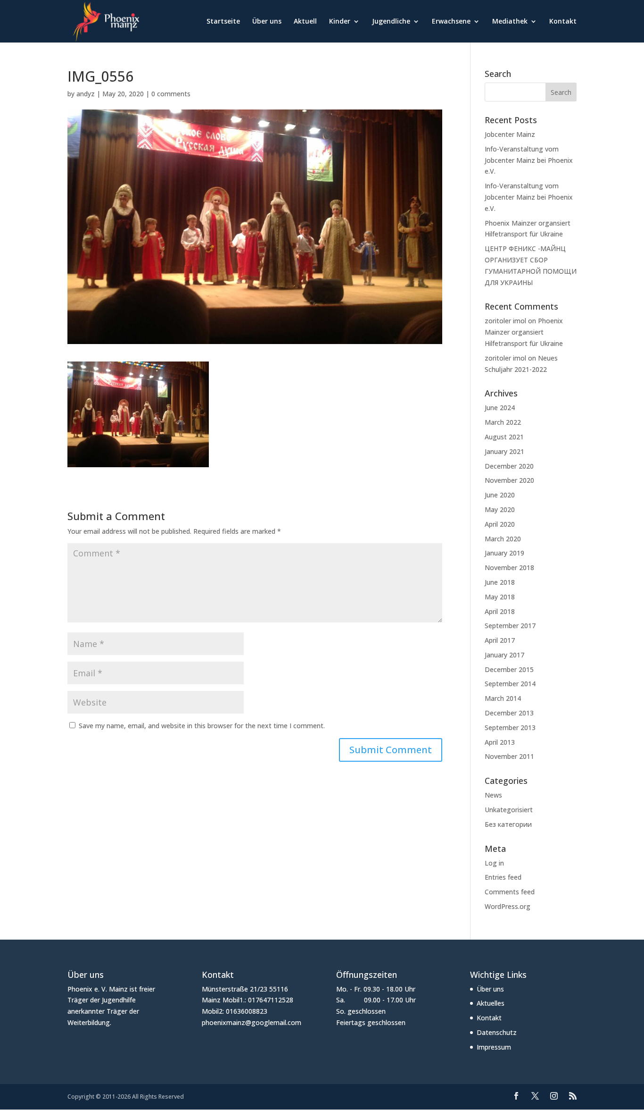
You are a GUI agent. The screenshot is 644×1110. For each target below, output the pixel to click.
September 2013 (510, 727)
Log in (494, 862)
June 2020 (500, 494)
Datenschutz (497, 1032)
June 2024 (500, 407)
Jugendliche (391, 21)
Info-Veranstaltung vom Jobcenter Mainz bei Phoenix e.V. (529, 160)
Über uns (266, 21)
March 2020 (503, 538)
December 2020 (509, 466)
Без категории (508, 824)
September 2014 (510, 683)
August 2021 (504, 436)
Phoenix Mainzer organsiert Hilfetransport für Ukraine (524, 332)
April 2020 (500, 524)
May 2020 (500, 509)
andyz (85, 93)
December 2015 (509, 669)
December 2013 (509, 712)
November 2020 (509, 480)
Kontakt (563, 21)
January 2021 (504, 451)
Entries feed (503, 877)
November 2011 (509, 756)
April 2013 (500, 742)
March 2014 (503, 698)
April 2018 (500, 611)
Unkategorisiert (509, 809)
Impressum (494, 1047)
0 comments (170, 93)
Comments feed (510, 891)
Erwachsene (451, 21)
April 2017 (500, 640)
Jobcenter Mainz (510, 134)
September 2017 (510, 625)
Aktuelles (490, 1003)
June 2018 (500, 582)
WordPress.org (507, 906)
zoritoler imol (505, 320)
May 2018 (500, 596)
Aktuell (305, 21)
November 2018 (509, 567)
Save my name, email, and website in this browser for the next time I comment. (202, 725)
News (493, 794)
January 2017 (504, 654)
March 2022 (503, 422)
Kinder (339, 21)
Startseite (223, 21)
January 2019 (504, 552)
